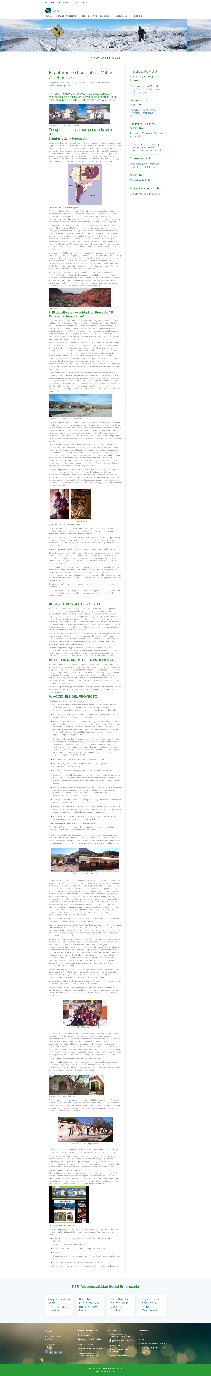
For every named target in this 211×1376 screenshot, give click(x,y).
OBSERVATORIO (121, 16)
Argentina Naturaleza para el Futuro (153, 1343)
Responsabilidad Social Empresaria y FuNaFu (59, 1305)
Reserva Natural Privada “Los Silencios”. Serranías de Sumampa (145, 89)
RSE (83, 16)
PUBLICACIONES (106, 16)
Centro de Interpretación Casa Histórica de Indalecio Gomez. (88, 1354)
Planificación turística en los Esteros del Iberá (144, 165)
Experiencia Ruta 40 (142, 180)
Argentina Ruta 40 (147, 1353)
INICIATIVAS (92, 16)
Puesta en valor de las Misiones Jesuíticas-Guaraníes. (143, 113)
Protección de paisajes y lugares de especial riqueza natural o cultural (145, 147)
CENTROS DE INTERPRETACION (67, 16)
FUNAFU (49, 16)
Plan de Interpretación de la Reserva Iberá (89, 1305)
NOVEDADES (137, 16)
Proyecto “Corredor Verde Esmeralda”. (146, 135)
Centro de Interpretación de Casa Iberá (90, 1349)
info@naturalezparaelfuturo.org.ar (57, 2)
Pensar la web (110, 1371)
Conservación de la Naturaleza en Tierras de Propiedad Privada (153, 1348)
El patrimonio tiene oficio (145, 193)
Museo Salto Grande (85, 1344)
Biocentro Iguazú (84, 1335)
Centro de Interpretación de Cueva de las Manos (90, 1339)
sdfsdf (143, 1339)
